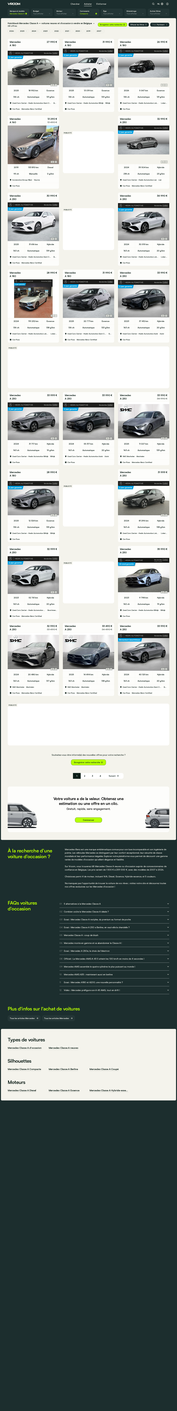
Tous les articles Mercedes (22, 1018)
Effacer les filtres (137, 25)
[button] (159, 25)
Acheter (88, 4)
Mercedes (15, 41)
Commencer (88, 820)
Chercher (75, 4)
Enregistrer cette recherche (111, 25)
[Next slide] (56, 85)
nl (158, 4)
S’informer (101, 4)
